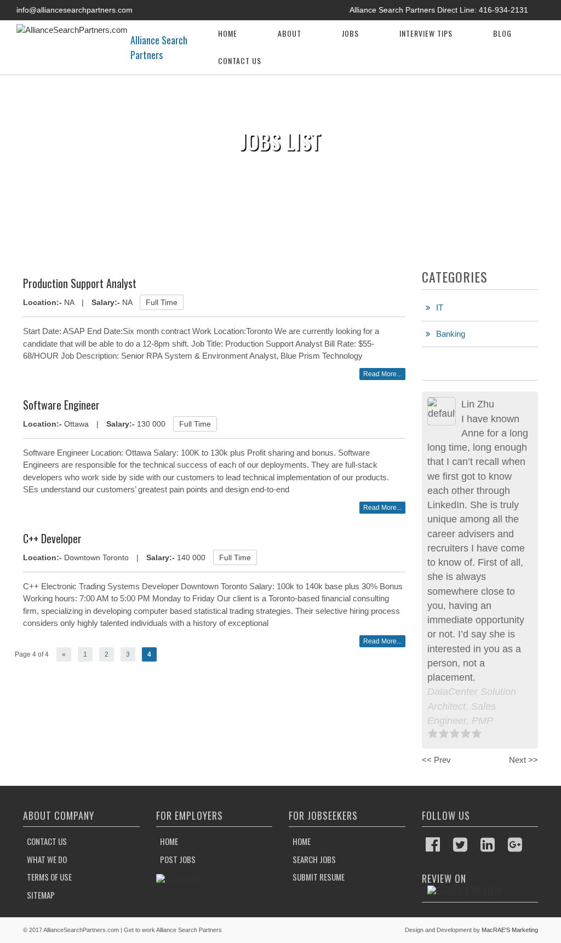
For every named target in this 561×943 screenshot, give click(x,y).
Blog (502, 33)
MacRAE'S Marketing (510, 930)
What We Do (47, 859)
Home (227, 33)
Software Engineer (61, 404)
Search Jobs (314, 859)
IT (439, 307)
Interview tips (426, 33)
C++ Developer (52, 538)
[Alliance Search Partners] (72, 29)
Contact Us (239, 60)
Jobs (350, 33)
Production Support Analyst (79, 283)
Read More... (382, 374)
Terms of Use (49, 877)
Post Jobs (178, 859)
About (289, 33)
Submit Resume (319, 877)
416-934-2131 (503, 9)
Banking (450, 333)
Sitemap (41, 895)
